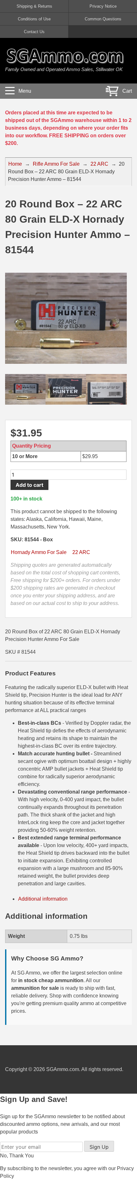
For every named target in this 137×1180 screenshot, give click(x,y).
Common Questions (103, 19)
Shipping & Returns (34, 6)
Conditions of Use (34, 19)
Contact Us (34, 31)
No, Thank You (17, 1155)
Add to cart (29, 485)
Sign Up (99, 1147)
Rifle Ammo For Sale (56, 164)
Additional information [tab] (43, 899)
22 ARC (99, 164)
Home (15, 164)
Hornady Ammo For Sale (39, 552)
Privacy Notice (103, 6)
